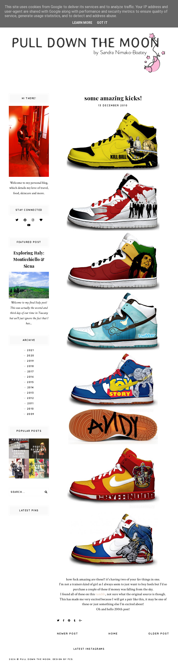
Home (113, 633)
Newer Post (67, 633)
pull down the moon (35, 659)
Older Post (158, 633)
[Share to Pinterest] (69, 620)
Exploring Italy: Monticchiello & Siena (28, 259)
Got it (102, 23)
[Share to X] (58, 620)
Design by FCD (63, 659)
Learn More (82, 23)
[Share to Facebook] (64, 620)
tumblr (100, 594)
